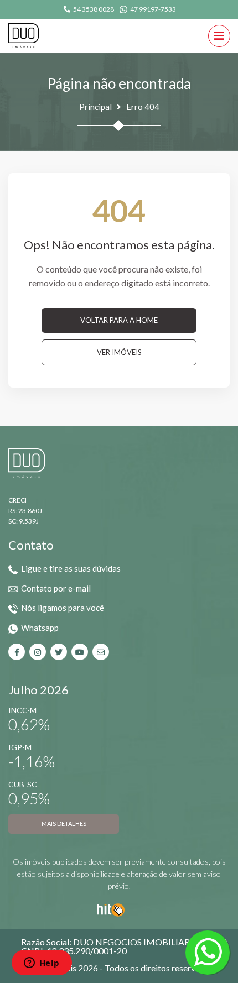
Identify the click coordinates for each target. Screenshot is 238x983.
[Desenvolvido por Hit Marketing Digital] (111, 908)
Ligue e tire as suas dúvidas (71, 568)
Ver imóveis (119, 352)
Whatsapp (40, 627)
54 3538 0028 (93, 9)
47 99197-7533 (153, 9)
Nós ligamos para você (62, 608)
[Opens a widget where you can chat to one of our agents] (41, 963)
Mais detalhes (64, 823)
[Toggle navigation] (219, 36)
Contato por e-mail (56, 588)
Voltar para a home (119, 320)
